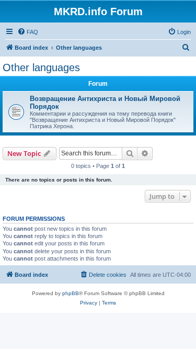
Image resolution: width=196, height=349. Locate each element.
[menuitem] (27, 32)
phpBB (70, 293)
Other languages (41, 67)
